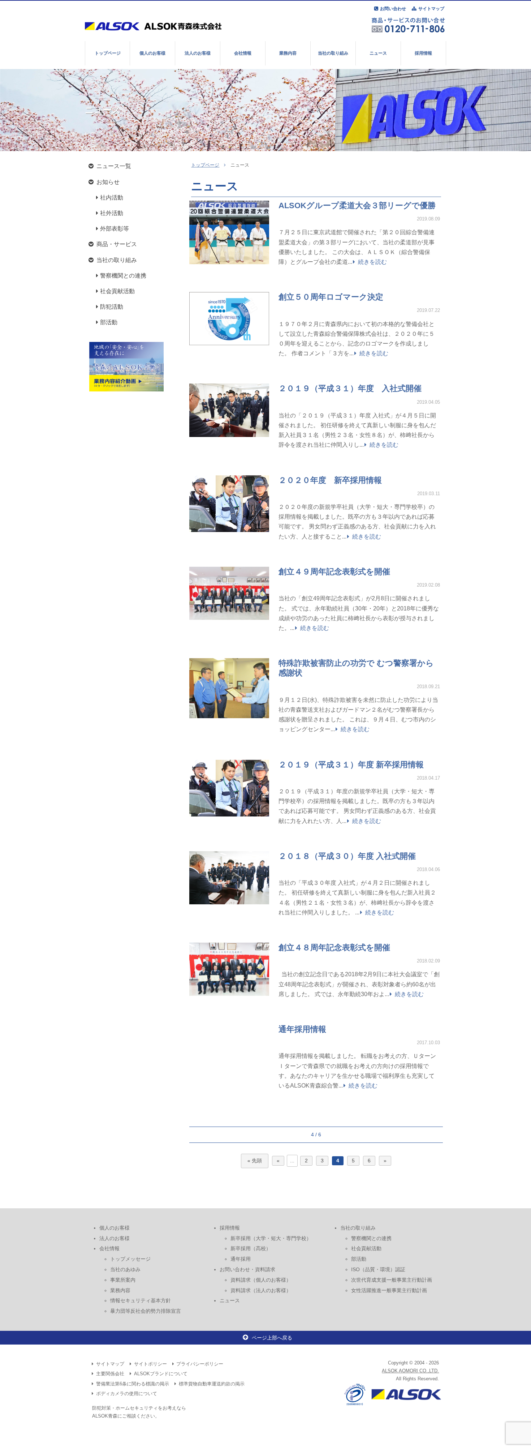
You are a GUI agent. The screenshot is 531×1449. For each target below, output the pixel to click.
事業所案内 (122, 1280)
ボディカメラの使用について (126, 1393)
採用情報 (423, 53)
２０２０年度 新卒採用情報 (330, 480)
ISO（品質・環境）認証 (378, 1269)
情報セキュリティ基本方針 (140, 1300)
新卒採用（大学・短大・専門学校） (270, 1238)
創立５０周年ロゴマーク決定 (331, 296)
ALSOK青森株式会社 (156, 26)
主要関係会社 (110, 1373)
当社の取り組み (333, 53)
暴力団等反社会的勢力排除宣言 (145, 1311)
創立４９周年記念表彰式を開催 (334, 571)
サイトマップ (431, 8)
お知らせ (108, 182)
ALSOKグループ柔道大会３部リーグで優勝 (357, 205)
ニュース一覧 (113, 166)
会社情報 (242, 53)
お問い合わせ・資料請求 (247, 1269)
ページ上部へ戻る (272, 1338)
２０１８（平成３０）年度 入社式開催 (347, 856)
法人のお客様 (198, 53)
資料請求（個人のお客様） (260, 1280)
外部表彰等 (114, 229)
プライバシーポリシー (199, 1364)
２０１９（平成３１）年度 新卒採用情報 (351, 764)
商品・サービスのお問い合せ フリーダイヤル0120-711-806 (408, 25)
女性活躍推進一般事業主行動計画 (389, 1290)
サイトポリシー (150, 1364)
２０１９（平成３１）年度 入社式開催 (350, 388)
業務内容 (288, 53)
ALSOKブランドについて (160, 1373)
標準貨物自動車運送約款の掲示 (212, 1383)
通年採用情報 (302, 1029)
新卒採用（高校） (250, 1248)
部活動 (108, 322)
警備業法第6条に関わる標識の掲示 (132, 1383)
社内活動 (111, 197)
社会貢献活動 (117, 291)
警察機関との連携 (123, 276)
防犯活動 (111, 307)
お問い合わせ (393, 8)
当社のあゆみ (125, 1269)
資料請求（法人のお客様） (260, 1290)
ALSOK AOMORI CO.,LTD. (410, 1370)
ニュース (378, 53)
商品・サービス (116, 244)
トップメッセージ (130, 1259)
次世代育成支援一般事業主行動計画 (391, 1280)
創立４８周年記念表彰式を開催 (334, 947)
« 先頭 (254, 1160)
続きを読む (372, 262)
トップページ (108, 53)
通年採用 (240, 1259)
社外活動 (111, 213)
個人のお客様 (152, 53)
